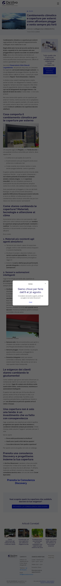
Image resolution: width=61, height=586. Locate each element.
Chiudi (30, 302)
